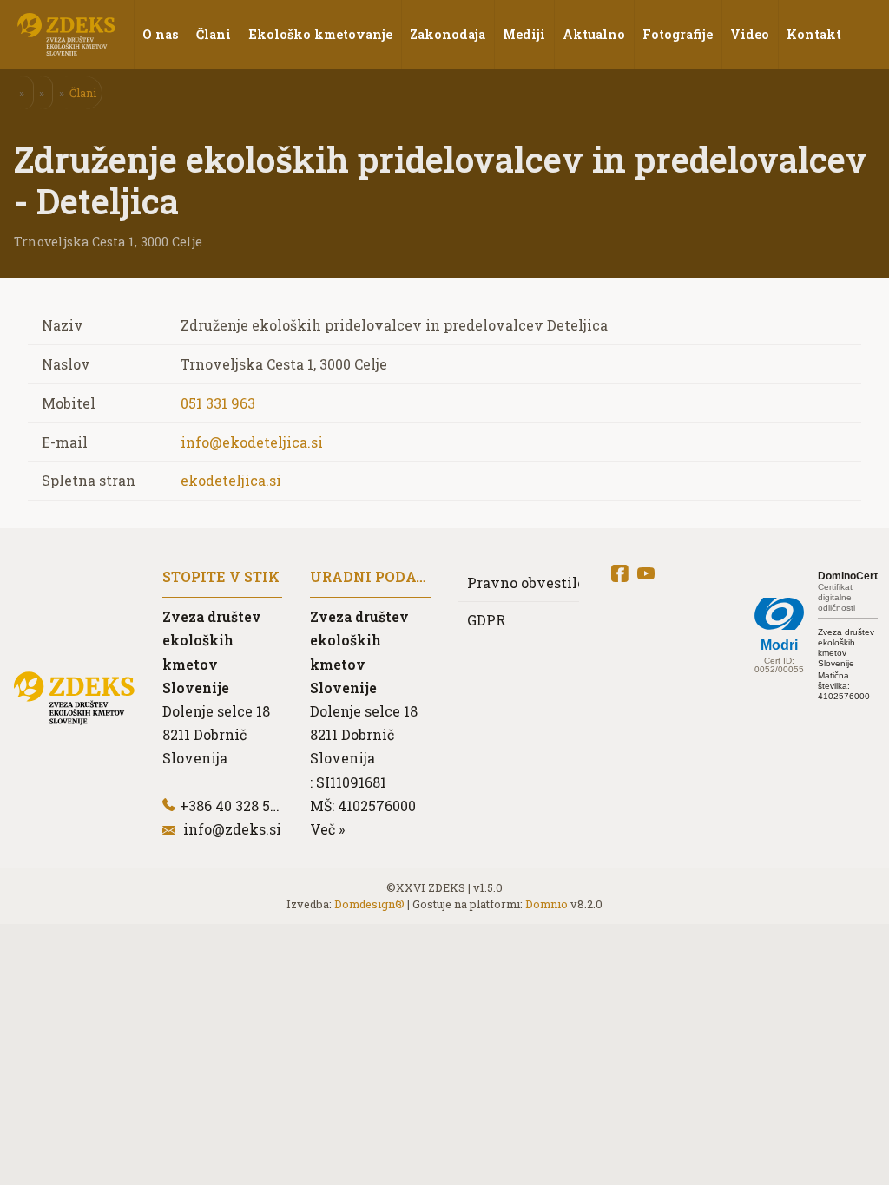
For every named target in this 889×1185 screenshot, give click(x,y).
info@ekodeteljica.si (252, 442)
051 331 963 (218, 403)
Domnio (546, 904)
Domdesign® (369, 904)
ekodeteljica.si (231, 480)
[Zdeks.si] (67, 34)
